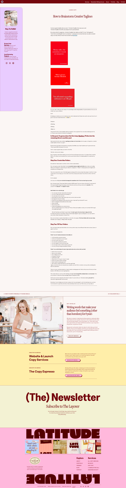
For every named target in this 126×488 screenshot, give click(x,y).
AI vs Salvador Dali (113, 293)
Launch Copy (72, 10)
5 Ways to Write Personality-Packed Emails (17, 293)
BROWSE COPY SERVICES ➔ (72, 360)
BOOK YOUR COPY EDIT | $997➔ (73, 375)
